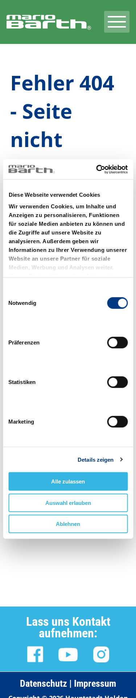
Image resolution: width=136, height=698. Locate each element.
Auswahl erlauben (68, 502)
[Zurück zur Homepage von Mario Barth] (49, 30)
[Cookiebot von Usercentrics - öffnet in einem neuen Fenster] (97, 169)
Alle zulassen (68, 481)
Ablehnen (68, 524)
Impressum (95, 683)
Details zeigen (96, 459)
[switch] (117, 342)
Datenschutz (43, 683)
